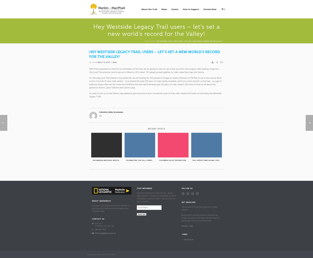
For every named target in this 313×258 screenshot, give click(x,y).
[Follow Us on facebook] (183, 193)
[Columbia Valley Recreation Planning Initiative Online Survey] (173, 145)
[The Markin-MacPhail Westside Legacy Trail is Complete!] (106, 145)
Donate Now (210, 9)
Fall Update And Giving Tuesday (207, 160)
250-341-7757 (100, 229)
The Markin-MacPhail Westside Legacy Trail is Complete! (107, 160)
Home (147, 41)
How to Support (191, 9)
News (164, 9)
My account (188, 239)
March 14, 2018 (104, 62)
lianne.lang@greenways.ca (105, 233)
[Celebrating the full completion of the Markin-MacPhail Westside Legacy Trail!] (140, 145)
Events (175, 9)
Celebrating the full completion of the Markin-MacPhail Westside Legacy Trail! (140, 160)
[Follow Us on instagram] (187, 193)
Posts (153, 41)
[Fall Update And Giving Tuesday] (206, 145)
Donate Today (187, 226)
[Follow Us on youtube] (197, 193)
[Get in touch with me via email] (100, 116)
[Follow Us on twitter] (192, 193)
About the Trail (149, 9)
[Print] (212, 62)
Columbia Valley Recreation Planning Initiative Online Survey (174, 160)
